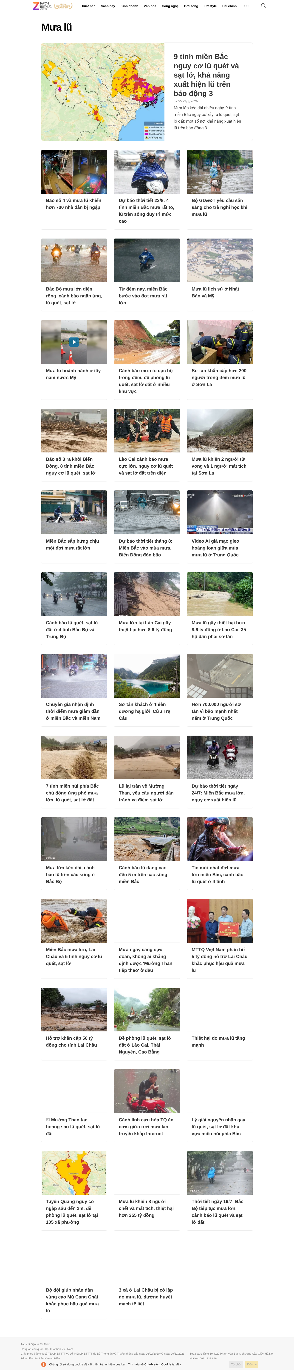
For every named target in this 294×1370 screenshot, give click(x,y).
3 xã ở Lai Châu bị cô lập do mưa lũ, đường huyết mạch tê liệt (146, 1297)
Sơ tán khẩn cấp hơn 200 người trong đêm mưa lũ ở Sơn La (219, 377)
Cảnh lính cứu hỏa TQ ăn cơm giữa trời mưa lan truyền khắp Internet (146, 1126)
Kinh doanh (129, 6)
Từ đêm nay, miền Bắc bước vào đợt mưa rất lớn (143, 296)
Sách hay (108, 6)
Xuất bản (88, 6)
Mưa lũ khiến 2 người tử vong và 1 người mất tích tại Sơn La (219, 466)
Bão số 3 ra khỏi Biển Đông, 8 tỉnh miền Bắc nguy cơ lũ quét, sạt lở (70, 466)
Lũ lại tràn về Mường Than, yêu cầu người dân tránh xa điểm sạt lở (146, 793)
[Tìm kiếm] (264, 6)
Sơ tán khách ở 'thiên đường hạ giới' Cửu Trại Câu (145, 711)
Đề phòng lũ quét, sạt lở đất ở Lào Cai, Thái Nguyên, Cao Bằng (145, 1045)
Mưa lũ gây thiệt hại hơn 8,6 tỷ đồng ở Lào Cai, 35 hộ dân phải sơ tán (219, 629)
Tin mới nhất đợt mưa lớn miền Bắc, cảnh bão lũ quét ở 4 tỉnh (217, 874)
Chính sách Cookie (157, 1364)
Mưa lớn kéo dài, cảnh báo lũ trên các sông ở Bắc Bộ (70, 874)
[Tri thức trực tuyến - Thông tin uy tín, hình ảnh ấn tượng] (53, 6)
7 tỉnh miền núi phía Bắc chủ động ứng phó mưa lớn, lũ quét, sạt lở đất (72, 793)
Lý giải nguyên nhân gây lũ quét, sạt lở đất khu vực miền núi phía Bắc (218, 1126)
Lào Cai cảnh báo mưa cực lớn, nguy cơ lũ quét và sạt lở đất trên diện (146, 466)
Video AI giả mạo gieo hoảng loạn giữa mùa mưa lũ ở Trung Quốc (215, 548)
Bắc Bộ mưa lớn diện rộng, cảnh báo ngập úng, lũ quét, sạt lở (74, 296)
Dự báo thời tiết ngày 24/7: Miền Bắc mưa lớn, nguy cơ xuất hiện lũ (218, 793)
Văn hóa (150, 6)
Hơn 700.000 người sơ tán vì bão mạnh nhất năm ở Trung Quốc (216, 711)
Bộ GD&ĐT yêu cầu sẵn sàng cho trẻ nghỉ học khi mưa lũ (219, 207)
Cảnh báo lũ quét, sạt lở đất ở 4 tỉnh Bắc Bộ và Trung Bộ (72, 629)
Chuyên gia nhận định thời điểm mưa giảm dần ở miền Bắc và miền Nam (73, 711)
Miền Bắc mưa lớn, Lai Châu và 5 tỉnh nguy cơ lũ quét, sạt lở (74, 956)
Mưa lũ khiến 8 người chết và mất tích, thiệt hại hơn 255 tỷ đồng (146, 1208)
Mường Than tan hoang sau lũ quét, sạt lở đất (73, 1126)
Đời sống (191, 6)
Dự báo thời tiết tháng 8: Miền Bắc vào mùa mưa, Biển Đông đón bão (145, 548)
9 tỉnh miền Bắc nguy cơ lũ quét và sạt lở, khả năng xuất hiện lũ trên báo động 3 (206, 75)
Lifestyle (210, 6)
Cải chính (229, 6)
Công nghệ (170, 6)
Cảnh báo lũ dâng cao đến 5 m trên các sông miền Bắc (143, 874)
